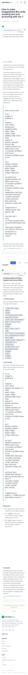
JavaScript (4, 665)
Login (14, 611)
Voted (19, 262)
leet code (4, 657)
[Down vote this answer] (24, 275)
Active (13, 262)
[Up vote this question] (24, 26)
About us (4, 643)
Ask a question (5, 651)
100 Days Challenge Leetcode (9, 660)
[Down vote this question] (24, 32)
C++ (3, 662)
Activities (4, 648)
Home (3, 641)
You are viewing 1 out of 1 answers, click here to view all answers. (14, 606)
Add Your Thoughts (6, 646)
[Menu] (24, 2)
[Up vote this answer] (24, 270)
